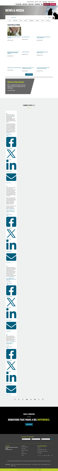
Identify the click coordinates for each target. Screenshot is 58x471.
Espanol (22, 455)
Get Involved (37, 4)
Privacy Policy (23, 448)
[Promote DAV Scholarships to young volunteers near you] (44, 46)
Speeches (37, 20)
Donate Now (46, 4)
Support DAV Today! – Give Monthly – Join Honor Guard (10, 211)
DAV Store (39, 447)
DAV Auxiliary (40, 452)
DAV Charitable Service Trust (42, 449)
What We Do (24, 4)
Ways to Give (31, 4)
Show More (28, 74)
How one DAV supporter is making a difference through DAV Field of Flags (11, 279)
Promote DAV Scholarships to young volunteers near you (42, 52)
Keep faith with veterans (26, 36)
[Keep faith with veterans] (29, 32)
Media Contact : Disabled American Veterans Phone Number (21, 464)
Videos (21, 20)
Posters (42, 20)
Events (40, 1)
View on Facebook (9, 134)
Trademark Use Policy (24, 450)
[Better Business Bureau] (12, 455)
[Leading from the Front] (29, 46)
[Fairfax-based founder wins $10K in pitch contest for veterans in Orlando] (44, 62)
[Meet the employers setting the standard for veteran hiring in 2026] (44, 32)
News (10, 20)
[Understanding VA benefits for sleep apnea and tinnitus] (14, 32)
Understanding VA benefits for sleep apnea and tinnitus (14, 37)
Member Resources (51, 1)
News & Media (45, 1)
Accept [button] (40, 469)
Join (42, 4)
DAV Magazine (32, 20)
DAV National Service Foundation (43, 451)
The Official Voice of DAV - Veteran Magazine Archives (41, 464)
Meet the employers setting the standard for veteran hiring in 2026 (43, 37)
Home (8, 17)
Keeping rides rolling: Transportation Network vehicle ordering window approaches (13, 52)
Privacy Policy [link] (35, 469)
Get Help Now (18, 4)
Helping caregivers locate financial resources (14, 67)
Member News (15, 20)
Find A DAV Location (30, 1)
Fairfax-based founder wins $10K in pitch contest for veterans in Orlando (43, 68)
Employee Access (24, 453)
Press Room (48, 20)
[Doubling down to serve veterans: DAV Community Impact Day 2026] (29, 62)
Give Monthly (52, 4)
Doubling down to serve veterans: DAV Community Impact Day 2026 (28, 68)
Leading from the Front (25, 51)
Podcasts (25, 20)
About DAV (36, 1)
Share (49, 17)
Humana (11, 115)
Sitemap (22, 451)
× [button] (57, 469)
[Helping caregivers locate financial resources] (14, 62)
